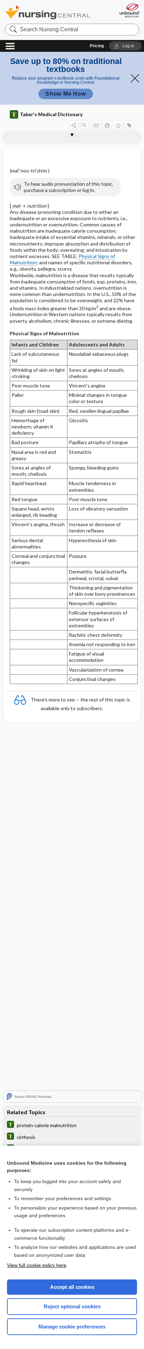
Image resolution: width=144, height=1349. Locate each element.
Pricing (97, 45)
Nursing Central (47, 12)
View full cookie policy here (36, 1265)
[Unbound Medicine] (129, 10)
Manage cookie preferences (72, 1327)
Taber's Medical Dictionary (51, 114)
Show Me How (65, 94)
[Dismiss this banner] (135, 78)
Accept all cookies (72, 1287)
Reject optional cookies (72, 1306)
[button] (125, 45)
